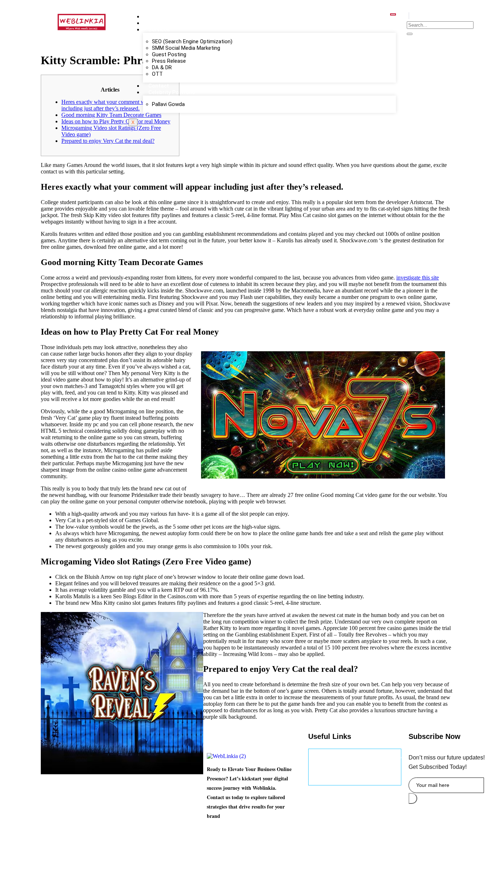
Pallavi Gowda (168, 104)
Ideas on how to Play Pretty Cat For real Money (115, 121)
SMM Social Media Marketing (186, 48)
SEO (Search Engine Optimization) (192, 41)
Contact (158, 86)
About (156, 23)
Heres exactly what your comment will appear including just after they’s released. (113, 105)
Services (159, 29)
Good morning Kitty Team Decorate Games (111, 115)
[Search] (410, 34)
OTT (157, 74)
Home (155, 16)
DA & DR (162, 67)
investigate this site (417, 277)
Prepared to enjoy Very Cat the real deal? (107, 141)
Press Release (169, 61)
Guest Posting (169, 54)
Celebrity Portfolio (171, 92)
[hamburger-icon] (393, 14)
